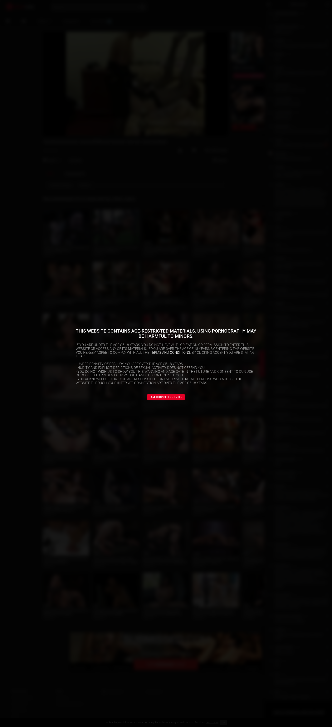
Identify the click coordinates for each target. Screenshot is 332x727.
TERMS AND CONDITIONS (170, 352)
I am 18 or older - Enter (166, 397)
